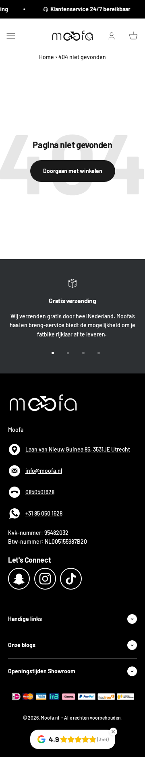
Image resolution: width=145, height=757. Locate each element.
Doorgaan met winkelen (72, 170)
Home (46, 57)
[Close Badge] (113, 732)
